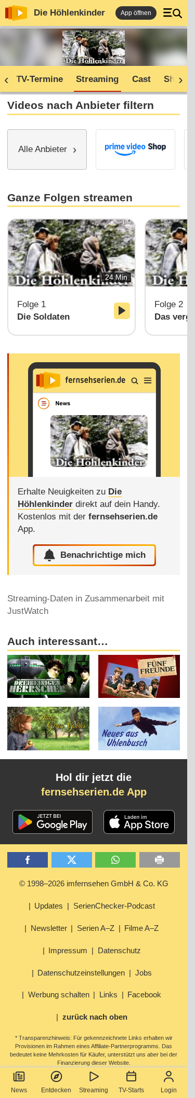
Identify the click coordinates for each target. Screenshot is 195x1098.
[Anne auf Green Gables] (48, 728)
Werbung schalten (58, 994)
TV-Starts (131, 1090)
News (19, 1090)
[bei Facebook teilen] (27, 860)
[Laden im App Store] (139, 822)
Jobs (143, 972)
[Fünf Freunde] (139, 676)
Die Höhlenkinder (69, 13)
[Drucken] (159, 860)
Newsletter (49, 928)
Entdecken (56, 1090)
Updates (48, 905)
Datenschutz (119, 950)
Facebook (144, 994)
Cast (141, 79)
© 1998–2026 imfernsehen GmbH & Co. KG (93, 883)
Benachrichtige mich (103, 555)
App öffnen (136, 13)
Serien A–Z (95, 928)
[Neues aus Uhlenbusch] (139, 728)
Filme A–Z (141, 928)
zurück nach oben (94, 1016)
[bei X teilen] (71, 860)
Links (108, 994)
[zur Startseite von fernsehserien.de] (16, 13)
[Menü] (172, 13)
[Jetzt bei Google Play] (52, 822)
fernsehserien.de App (94, 792)
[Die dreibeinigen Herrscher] (48, 676)
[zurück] (10, 79)
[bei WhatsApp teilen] (115, 860)
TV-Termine (39, 79)
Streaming (93, 1090)
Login (169, 1090)
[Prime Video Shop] (135, 149)
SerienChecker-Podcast (114, 905)
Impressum (67, 950)
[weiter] (177, 79)
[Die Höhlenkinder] (94, 415)
